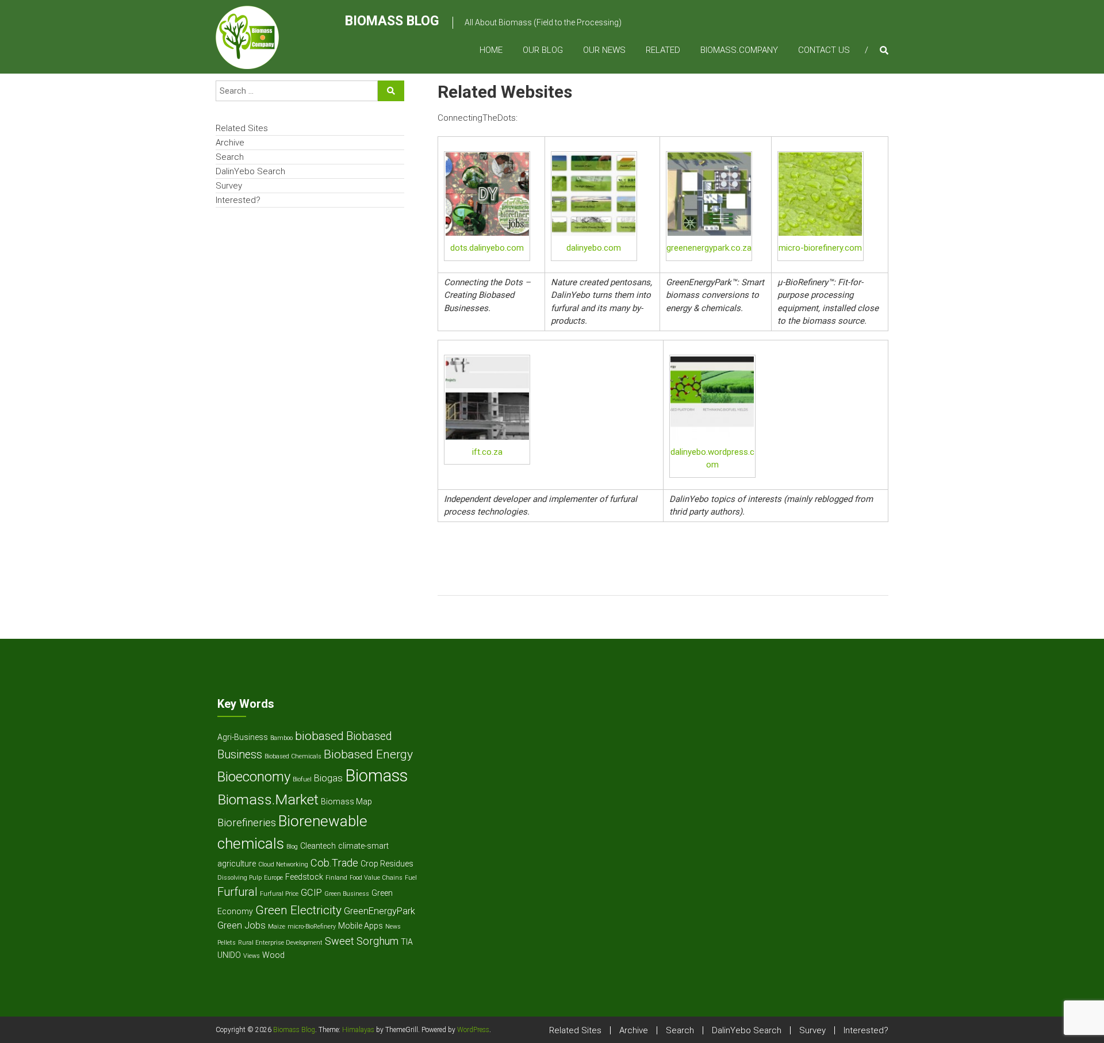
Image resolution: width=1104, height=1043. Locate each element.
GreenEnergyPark (379, 911)
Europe (273, 877)
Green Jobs (241, 925)
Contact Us (824, 50)
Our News (604, 50)
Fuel (411, 877)
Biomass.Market (268, 799)
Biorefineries (246, 822)
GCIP (311, 892)
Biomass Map (346, 801)
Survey (229, 186)
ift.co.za (487, 452)
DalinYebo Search (250, 171)
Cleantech (318, 845)
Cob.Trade (334, 863)
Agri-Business (242, 737)
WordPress (473, 1030)
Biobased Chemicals (292, 756)
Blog (292, 846)
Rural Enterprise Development (280, 942)
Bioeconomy (253, 777)
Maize (276, 926)
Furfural (237, 892)
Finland (336, 877)
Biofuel (302, 779)
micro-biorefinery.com (820, 248)
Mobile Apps (360, 925)
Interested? (238, 200)
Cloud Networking (283, 864)
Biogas (328, 778)
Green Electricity (298, 910)
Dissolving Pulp (239, 877)
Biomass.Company (739, 50)
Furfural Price (279, 894)
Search (230, 157)
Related (663, 50)
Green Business (346, 894)
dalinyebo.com (593, 248)
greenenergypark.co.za (709, 248)
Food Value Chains (376, 877)
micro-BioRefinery (312, 926)
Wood (273, 955)
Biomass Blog (392, 21)
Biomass (376, 775)
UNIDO (229, 955)
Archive (230, 142)
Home (491, 50)
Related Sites (242, 128)
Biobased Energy (368, 754)
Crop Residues (387, 863)
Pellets (226, 942)
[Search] (391, 90)
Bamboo (281, 738)
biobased (319, 735)
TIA (407, 941)
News (393, 926)
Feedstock (304, 876)
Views (251, 956)
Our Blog (543, 50)
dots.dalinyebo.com (487, 248)
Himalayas (358, 1030)
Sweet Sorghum (361, 941)
